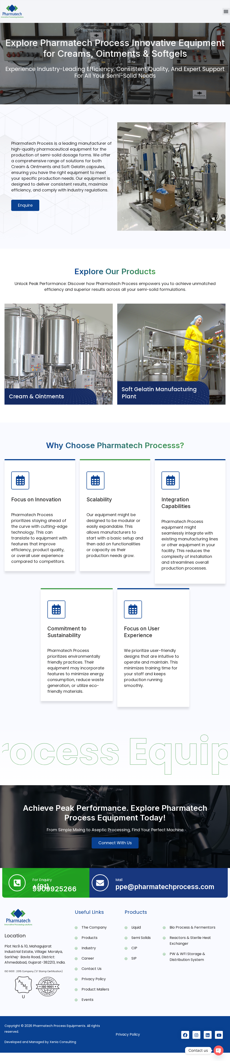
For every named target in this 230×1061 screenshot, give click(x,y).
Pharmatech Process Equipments (59, 1026)
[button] (226, 11)
